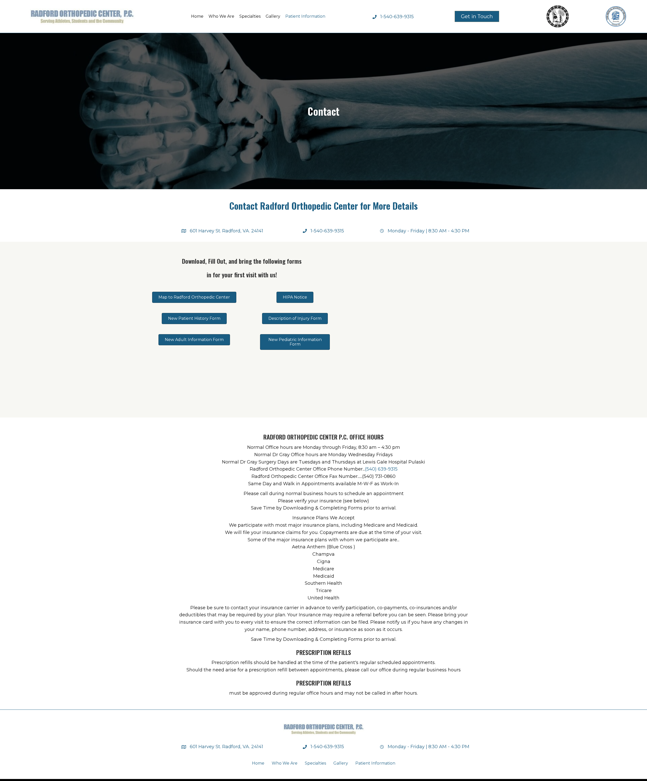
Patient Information (375, 763)
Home (258, 763)
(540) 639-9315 (381, 469)
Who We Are (284, 763)
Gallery (340, 763)
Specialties (315, 763)
